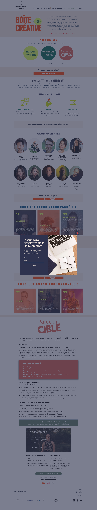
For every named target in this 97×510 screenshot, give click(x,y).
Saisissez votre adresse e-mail (31, 257)
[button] (78, 233)
